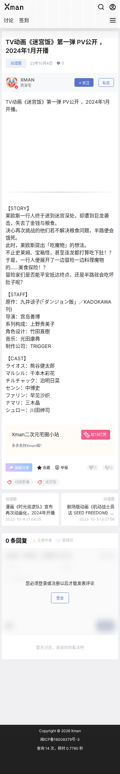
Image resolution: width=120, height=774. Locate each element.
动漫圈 (16, 63)
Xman (75, 730)
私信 (106, 83)
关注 (86, 83)
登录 (60, 598)
